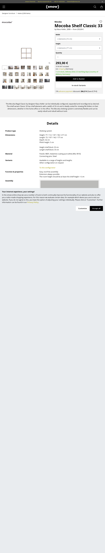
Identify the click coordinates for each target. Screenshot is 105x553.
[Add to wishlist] (100, 21)
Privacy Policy (32, 202)
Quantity (59, 53)
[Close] (102, 2)
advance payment (66, 91)
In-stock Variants (79, 85)
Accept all (96, 208)
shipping (62, 69)
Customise (82, 208)
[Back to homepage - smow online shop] (52, 7)
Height (58, 44)
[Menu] (4, 6)
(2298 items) (24, 13)
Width (58, 35)
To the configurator (47, 168)
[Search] (95, 7)
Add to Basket (78, 79)
